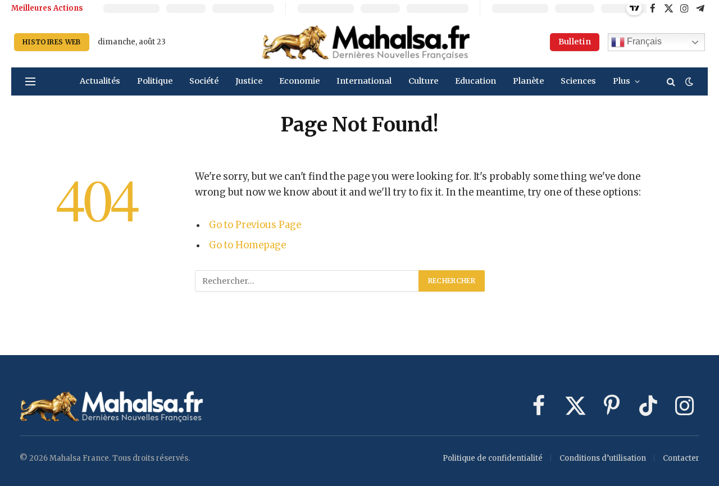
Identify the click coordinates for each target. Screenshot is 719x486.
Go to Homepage (247, 245)
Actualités (100, 81)
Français (643, 41)
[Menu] (30, 81)
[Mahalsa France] (366, 42)
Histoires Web (51, 42)
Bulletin (574, 42)
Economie (299, 81)
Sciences (578, 81)
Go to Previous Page (255, 225)
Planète (528, 81)
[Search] (671, 81)
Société (204, 81)
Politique (154, 81)
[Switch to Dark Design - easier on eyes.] (688, 81)
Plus (621, 81)
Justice (248, 81)
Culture (423, 81)
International (364, 81)
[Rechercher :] (307, 281)
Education (475, 81)
